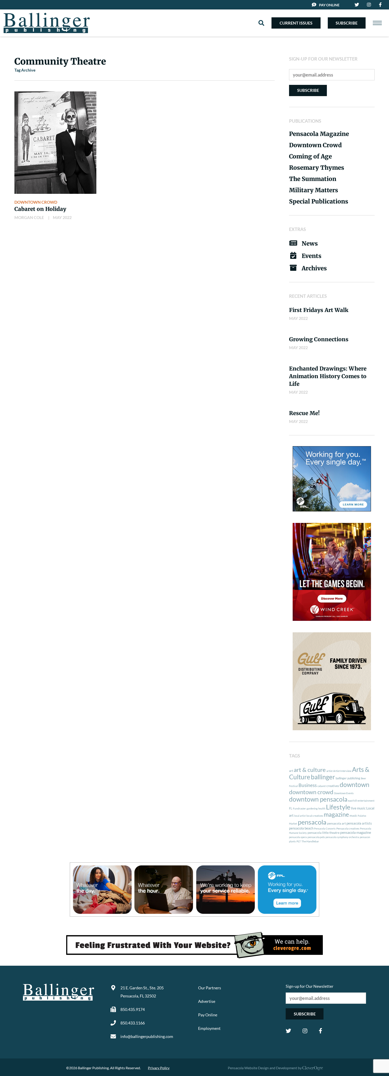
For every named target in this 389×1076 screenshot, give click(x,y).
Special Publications (318, 201)
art (291, 771)
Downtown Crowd (35, 202)
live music (358, 808)
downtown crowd (311, 792)
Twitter (288, 1031)
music (353, 815)
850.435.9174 (132, 1009)
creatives (332, 786)
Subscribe (346, 22)
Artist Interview (342, 770)
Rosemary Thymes (316, 167)
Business (308, 785)
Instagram (305, 1031)
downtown (354, 784)
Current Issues (296, 22)
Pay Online (329, 5)
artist (329, 770)
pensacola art (336, 823)
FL (290, 808)
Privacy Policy (159, 1068)
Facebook (320, 1031)
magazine (336, 814)
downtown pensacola (318, 799)
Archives (314, 268)
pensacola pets (316, 837)
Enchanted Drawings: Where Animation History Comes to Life (327, 376)
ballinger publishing (348, 778)
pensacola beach (301, 828)
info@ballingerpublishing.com (146, 1036)
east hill (352, 800)
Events (311, 256)
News (310, 243)
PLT (298, 841)
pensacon (365, 837)
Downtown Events (344, 793)
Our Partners (209, 987)
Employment (209, 1028)
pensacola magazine (355, 832)
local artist (300, 815)
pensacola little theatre (323, 832)
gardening (312, 808)
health (321, 808)
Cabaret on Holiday (40, 209)
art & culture (310, 769)
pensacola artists (359, 823)
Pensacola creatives (347, 828)
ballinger (323, 777)
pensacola (312, 822)
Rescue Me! (304, 413)
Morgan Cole (29, 217)
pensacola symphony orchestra (342, 837)
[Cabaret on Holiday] (55, 142)
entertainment (365, 800)
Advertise (206, 1001)
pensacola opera (298, 837)
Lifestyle (338, 807)
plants (292, 841)
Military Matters (313, 190)
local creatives (314, 815)
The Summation (312, 179)
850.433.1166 (132, 1022)
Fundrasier (299, 808)
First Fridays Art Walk (318, 310)
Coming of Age (310, 156)
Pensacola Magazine (319, 134)
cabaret (321, 785)
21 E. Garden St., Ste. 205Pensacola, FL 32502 (142, 991)
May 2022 (62, 217)
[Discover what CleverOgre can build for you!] (194, 945)
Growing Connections (318, 339)
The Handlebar (310, 841)
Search (261, 23)
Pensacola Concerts (325, 828)
